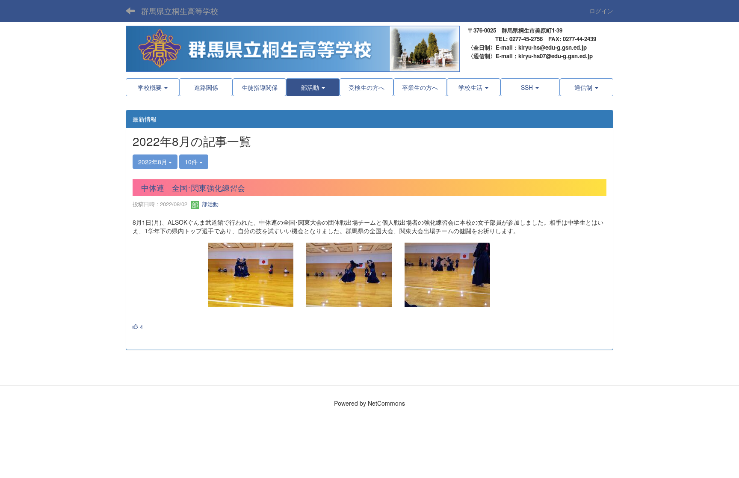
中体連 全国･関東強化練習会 (193, 187)
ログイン (601, 10)
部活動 (209, 204)
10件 (192, 161)
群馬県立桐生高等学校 (179, 10)
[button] (313, 87)
